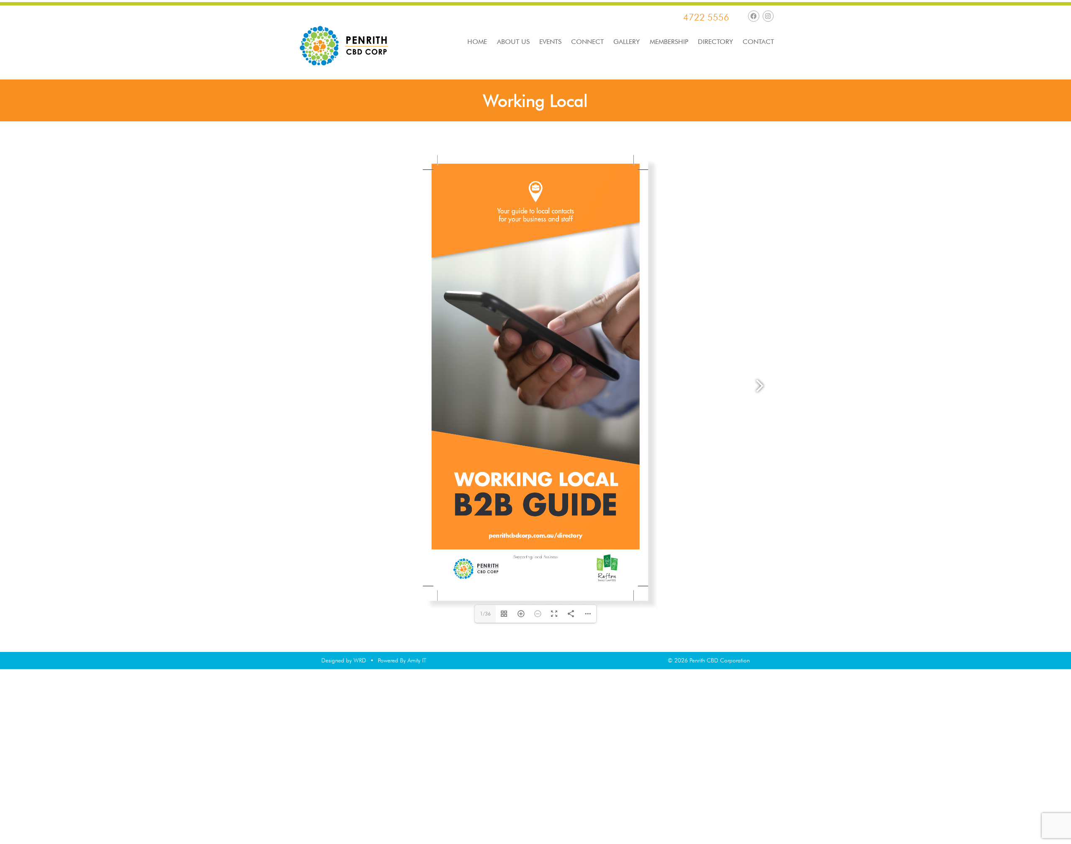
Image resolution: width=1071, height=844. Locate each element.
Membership (669, 42)
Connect (587, 42)
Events (550, 42)
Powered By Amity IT (402, 660)
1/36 (485, 614)
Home (477, 42)
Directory (715, 42)
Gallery (626, 42)
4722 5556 (706, 17)
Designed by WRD (343, 660)
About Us (513, 42)
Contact (758, 42)
